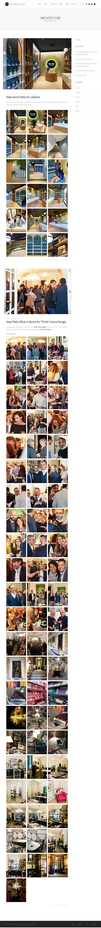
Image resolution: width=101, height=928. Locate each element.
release (77, 111)
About (46, 4)
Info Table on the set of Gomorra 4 (85, 71)
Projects (53, 4)
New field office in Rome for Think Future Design (36, 322)
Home (39, 4)
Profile (87, 924)
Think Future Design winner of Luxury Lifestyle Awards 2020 (86, 53)
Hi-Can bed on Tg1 (80, 75)
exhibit (77, 97)
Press (61, 4)
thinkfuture (33, 93)
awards (77, 88)
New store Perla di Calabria (23, 97)
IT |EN (81, 4)
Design (77, 92)
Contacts (74, 4)
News (67, 4)
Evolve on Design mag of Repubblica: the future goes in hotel (86, 65)
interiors (48, 260)
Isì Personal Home (46, 329)
